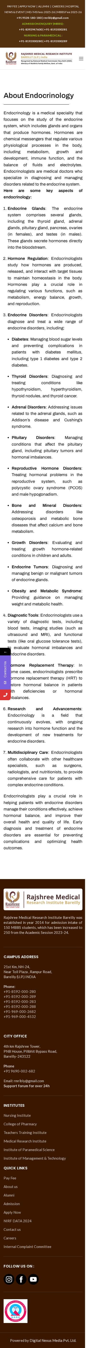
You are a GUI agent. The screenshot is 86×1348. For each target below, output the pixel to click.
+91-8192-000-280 (20, 991)
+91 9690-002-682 (19, 1071)
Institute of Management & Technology (35, 1158)
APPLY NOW (27, 6)
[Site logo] (39, 58)
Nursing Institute (17, 1115)
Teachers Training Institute (25, 1132)
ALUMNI (43, 6)
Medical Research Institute (25, 1141)
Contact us (12, 1229)
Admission (12, 1204)
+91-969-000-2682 (20, 1011)
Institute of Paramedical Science (29, 1149)
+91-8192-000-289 (20, 996)
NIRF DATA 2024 (18, 1221)
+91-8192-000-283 (20, 1001)
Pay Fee (10, 1178)
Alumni (9, 1195)
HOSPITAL (72, 6)
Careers (10, 1238)
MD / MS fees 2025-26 (41, 12)
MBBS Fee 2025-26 (69, 12)
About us (11, 1186)
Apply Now (12, 1212)
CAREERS (58, 6)
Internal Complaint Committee (27, 1246)
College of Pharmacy (20, 1124)
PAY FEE (12, 6)
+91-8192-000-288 (20, 1006)
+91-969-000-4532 (20, 1016)
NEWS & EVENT (15, 12)
